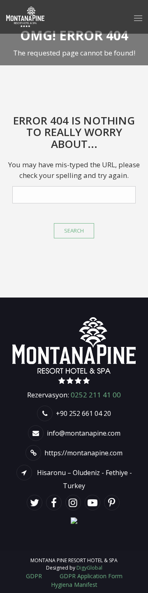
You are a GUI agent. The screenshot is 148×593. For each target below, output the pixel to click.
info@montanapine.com (83, 433)
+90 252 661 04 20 (83, 413)
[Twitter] (35, 503)
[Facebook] (55, 503)
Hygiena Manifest (74, 584)
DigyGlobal (89, 567)
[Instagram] (74, 503)
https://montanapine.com (83, 452)
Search (74, 230)
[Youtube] (93, 503)
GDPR (34, 576)
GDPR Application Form (91, 576)
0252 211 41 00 (96, 394)
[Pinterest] (113, 503)
